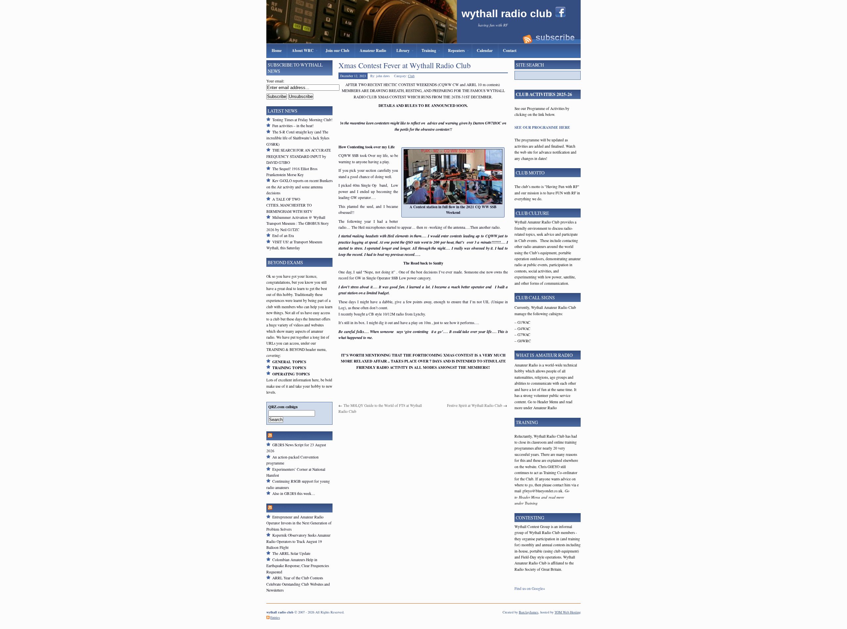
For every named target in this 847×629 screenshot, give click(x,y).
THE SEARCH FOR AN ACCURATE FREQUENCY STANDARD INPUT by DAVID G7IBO (298, 156)
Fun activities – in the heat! (293, 125)
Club (411, 75)
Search (276, 419)
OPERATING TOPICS (291, 374)
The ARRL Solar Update (291, 553)
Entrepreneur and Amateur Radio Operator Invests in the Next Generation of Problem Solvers (299, 523)
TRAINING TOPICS (289, 367)
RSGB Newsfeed (291, 436)
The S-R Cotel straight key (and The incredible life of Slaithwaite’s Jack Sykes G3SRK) (297, 138)
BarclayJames (528, 612)
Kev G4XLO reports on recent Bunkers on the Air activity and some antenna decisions (299, 186)
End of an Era (283, 235)
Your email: (275, 80)
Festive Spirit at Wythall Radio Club (474, 405)
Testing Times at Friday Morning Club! (302, 119)
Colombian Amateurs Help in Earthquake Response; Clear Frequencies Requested (297, 565)
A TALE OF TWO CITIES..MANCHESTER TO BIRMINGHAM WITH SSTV (289, 205)
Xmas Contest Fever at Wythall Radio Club (404, 65)
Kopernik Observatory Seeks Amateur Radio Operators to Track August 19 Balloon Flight (298, 541)
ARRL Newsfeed (291, 508)
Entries (275, 617)
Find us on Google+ (529, 588)
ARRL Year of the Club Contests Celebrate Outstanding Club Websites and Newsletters (298, 584)
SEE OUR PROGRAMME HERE (542, 127)
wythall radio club (508, 14)
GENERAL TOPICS (289, 361)
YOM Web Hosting (568, 612)
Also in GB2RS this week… (293, 493)
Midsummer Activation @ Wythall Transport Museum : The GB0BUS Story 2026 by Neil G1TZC (297, 223)
